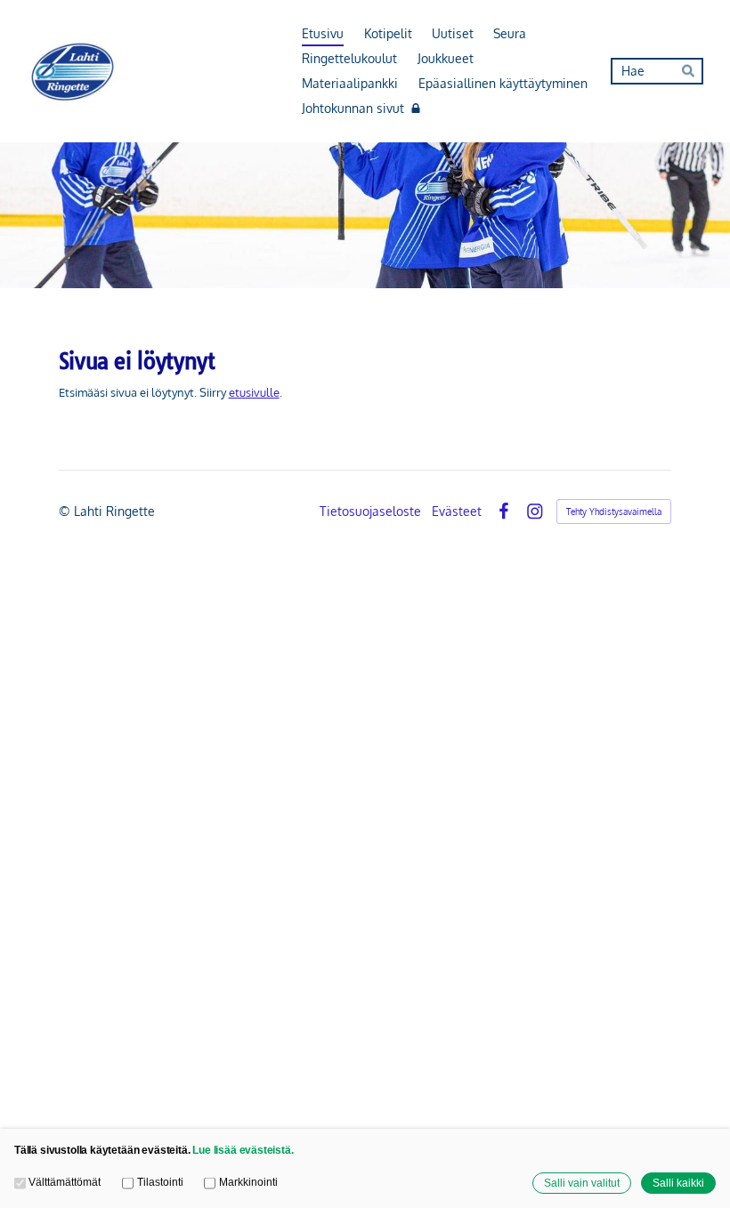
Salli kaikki (678, 1182)
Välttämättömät (64, 1182)
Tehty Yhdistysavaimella (613, 511)
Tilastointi (159, 1182)
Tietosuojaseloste (370, 511)
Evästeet (457, 511)
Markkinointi (248, 1182)
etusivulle (254, 392)
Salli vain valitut (582, 1182)
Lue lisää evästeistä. (242, 1150)
